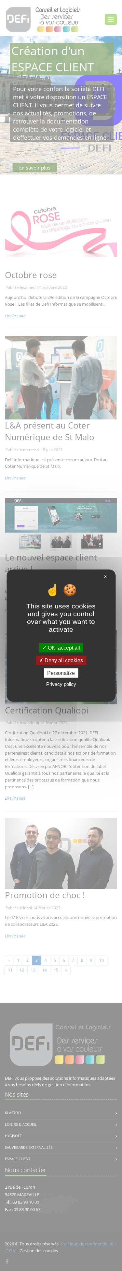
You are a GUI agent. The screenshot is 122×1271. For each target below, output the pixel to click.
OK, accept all (63, 647)
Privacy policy (61, 684)
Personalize (61, 673)
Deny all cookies (63, 660)
